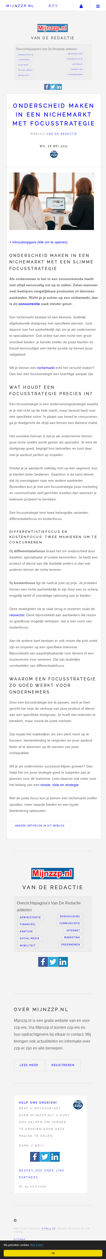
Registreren (63, 1065)
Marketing (77, 69)
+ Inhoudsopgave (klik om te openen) (38, 242)
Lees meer (29, 1065)
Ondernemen (75, 74)
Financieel (24, 59)
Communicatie (75, 59)
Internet (77, 64)
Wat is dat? (36, 1245)
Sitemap (20, 1239)
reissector (16, 615)
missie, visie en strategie (59, 785)
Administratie (26, 55)
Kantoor (23, 65)
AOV (54, 5)
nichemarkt (45, 368)
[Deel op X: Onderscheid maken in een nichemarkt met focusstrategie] (53, 89)
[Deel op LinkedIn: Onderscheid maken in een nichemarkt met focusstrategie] (59, 89)
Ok (53, 1253)
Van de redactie (61, 134)
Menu (98, 5)
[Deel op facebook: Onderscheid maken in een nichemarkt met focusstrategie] (47, 89)
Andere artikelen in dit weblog (39, 825)
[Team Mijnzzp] (53, 154)
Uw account (81, 5)
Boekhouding (75, 54)
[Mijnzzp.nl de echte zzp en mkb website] (53, 28)
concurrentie (29, 304)
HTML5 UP (48, 1228)
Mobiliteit (24, 75)
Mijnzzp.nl (20, 6)
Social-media (25, 70)
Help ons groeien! (38, 1102)
